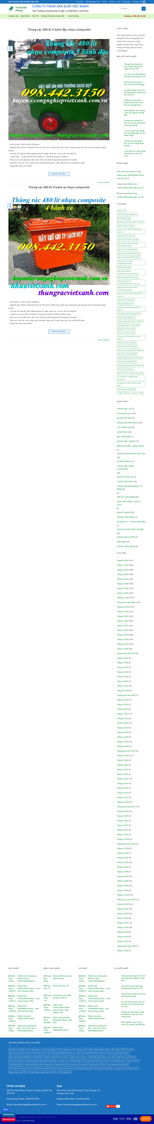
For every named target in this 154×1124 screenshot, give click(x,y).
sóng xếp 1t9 (63, 1061)
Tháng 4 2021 (122, 825)
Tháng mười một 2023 (126, 695)
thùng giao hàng (118, 1061)
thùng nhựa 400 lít (132, 1061)
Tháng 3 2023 (122, 732)
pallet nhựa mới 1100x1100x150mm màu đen (130, 295)
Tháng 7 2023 (122, 714)
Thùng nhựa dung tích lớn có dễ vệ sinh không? (134, 83)
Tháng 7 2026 (122, 565)
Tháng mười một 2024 (126, 653)
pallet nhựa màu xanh (16, 1061)
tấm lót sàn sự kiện (136, 373)
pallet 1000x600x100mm (125, 1049)
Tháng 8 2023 (122, 709)
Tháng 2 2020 (122, 886)
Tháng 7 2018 (122, 951)
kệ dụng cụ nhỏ (82, 1049)
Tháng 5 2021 (122, 821)
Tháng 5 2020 (122, 872)
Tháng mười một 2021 (126, 807)
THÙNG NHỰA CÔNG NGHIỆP (130, 529)
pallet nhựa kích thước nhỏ (126, 1057)
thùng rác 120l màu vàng (126, 332)
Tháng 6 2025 (122, 626)
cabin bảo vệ (13, 1049)
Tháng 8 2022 (122, 765)
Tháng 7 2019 (122, 918)
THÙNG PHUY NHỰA (126, 537)
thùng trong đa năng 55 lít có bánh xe (130, 358)
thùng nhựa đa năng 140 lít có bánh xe (130, 321)
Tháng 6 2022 (122, 774)
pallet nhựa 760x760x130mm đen (38, 1053)
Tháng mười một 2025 (126, 602)
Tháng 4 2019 (122, 932)
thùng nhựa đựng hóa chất (103, 1068)
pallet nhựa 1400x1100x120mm (20, 1057)
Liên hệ (111, 2)
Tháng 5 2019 (122, 927)
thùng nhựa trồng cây (65, 1068)
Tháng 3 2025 (122, 639)
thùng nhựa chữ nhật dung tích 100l (57, 1064)
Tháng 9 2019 (122, 909)
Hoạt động (73, 16)
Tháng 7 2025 (122, 621)
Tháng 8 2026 (122, 560)
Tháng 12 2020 (123, 839)
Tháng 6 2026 (122, 570)
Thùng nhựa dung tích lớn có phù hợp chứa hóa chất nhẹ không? (134, 123)
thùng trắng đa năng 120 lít (18, 1072)
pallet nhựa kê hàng (124, 267)
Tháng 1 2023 (122, 742)
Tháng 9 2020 (122, 853)
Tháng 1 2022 (122, 797)
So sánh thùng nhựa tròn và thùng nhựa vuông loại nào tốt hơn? (134, 92)
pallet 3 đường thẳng (96, 1049)
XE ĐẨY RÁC (122, 432)
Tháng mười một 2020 (126, 844)
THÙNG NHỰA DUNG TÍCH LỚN (131, 454)
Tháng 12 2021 (123, 802)
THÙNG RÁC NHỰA (125, 441)
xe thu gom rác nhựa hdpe (126, 389)
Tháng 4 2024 (122, 677)
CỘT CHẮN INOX (124, 427)
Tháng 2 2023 (122, 737)
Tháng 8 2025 (122, 616)
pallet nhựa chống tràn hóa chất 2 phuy (102, 1057)
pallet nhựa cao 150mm (79, 1057)
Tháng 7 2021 (122, 816)
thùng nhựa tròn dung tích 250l (117, 1064)
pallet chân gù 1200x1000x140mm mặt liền (130, 231)
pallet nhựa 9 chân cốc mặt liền (128, 239)
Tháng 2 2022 (122, 793)
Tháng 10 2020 (123, 848)
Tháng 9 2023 (122, 705)
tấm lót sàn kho (123, 373)
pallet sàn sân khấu (50, 1061)
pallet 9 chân (110, 1049)
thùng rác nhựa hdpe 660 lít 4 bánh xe (130, 350)
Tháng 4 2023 (122, 728)
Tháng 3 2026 (122, 584)
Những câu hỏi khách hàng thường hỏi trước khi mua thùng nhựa (133, 102)
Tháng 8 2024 (122, 658)
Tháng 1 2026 (122, 593)
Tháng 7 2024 (122, 663)
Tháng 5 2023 (122, 723)
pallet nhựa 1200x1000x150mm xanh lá (90, 1053)
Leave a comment (103, 182)
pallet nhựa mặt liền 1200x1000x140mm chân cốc (128, 272)
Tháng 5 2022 (122, 779)
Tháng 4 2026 (122, 579)
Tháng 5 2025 (122, 630)
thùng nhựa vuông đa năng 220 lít (129, 313)
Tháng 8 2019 (122, 914)
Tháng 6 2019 (122, 923)
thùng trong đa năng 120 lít (127, 361)
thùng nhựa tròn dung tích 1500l (20, 1068)
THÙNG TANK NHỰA (126, 546)
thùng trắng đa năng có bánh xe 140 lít (43, 1072)
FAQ (118, 2)
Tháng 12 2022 (123, 746)
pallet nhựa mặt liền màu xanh (128, 277)
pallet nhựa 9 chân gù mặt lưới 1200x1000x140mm (128, 245)
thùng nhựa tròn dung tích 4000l (45, 1068)
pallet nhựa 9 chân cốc (16, 1053)
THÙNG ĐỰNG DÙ (125, 477)
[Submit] (144, 9)
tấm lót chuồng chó (64, 1072)
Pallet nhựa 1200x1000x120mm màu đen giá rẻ (130, 176)
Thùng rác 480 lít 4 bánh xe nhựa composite (59, 187)
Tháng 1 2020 (122, 890)
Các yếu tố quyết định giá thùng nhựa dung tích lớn (134, 75)
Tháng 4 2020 (122, 876)
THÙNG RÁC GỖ (124, 409)
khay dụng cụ (36, 1049)
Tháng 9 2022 (122, 760)
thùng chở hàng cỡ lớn (77, 1061)
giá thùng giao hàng (124, 218)
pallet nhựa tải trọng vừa (126, 300)
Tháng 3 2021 (122, 830)
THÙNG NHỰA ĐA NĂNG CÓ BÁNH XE (129, 487)
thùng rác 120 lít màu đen (126, 329)
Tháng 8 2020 (122, 858)
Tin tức (104, 2)
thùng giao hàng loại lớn (125, 303)
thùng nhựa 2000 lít (16, 1064)
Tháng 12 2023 (123, 691)
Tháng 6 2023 (122, 718)
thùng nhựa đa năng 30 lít (126, 317)
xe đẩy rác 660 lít (123, 393)
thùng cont (107, 1061)
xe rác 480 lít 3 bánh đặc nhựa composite (128, 378)
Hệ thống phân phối (92, 2)
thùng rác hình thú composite (127, 346)
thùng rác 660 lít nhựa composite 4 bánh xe (129, 338)
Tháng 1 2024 (122, 686)
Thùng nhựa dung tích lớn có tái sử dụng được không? (134, 143)
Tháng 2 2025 (122, 644)
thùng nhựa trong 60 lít (79, 1064)
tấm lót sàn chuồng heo (125, 369)
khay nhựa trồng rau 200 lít (52, 1049)
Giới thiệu (80, 2)
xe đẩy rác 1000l (137, 393)
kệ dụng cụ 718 (69, 1049)
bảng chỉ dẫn (122, 210)
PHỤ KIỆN (121, 542)
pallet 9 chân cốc (138, 222)
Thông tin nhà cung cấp (52, 16)
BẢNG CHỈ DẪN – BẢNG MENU (130, 446)
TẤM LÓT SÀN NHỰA (126, 497)
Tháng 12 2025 (123, 598)
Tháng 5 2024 (122, 672)
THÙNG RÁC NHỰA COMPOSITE (125, 467)
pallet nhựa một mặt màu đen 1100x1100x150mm (127, 289)
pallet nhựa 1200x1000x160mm (129, 257)
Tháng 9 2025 (122, 612)
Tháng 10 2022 (123, 756)
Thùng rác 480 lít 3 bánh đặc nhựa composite (59, 29)
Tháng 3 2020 (122, 881)
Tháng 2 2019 (122, 941)
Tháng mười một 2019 (126, 900)
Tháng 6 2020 (122, 867)
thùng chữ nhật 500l (94, 1061)
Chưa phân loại (123, 414)
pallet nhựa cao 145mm (60, 1057)
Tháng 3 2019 (122, 937)
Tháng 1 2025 (122, 649)
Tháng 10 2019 (123, 904)
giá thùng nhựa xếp (124, 222)
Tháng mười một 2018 (126, 946)
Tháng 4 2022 (122, 783)
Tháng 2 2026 (122, 588)
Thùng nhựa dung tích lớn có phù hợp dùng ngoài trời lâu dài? (133, 66)
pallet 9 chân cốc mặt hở (126, 226)
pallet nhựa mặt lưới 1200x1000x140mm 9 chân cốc (129, 282)
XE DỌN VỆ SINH (124, 418)
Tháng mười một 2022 (126, 751)
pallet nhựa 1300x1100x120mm (118, 1053)
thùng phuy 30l (119, 1068)
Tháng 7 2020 (122, 862)
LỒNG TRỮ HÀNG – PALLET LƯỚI (129, 503)
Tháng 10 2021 (123, 811)
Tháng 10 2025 (123, 607)
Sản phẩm (25, 16)
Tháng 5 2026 (122, 574)
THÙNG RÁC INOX (125, 482)
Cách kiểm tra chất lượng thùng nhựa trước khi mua (134, 153)
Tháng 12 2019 (123, 895)
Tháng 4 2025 (122, 635)
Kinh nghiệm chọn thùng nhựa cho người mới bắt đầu (134, 113)
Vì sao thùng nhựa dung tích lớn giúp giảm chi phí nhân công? (134, 133)
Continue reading (58, 174)
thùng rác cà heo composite (127, 342)
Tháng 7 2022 (122, 770)
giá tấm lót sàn (24, 1049)
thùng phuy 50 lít (132, 1068)
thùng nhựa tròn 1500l (97, 1064)
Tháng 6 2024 (122, 667)
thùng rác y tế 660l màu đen (127, 354)
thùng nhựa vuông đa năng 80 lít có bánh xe (129, 309)
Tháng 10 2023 (123, 700)
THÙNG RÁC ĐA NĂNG (127, 423)
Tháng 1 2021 (122, 835)
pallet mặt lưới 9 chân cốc (126, 236)
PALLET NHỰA (123, 512)
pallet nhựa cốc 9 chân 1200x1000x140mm (125, 262)
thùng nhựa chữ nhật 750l (34, 1064)
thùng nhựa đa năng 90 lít (83, 1068)
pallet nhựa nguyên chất (34, 1061)
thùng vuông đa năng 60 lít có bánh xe (130, 365)
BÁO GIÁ (145, 1119)
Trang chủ (13, 16)
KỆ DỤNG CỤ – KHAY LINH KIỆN (131, 522)
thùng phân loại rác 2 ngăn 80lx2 (128, 325)
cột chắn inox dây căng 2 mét (127, 214)
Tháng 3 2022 (122, 788)
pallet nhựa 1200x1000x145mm (129, 253)
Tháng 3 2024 (122, 681)
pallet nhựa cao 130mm (42, 1057)
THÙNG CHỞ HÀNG (126, 517)
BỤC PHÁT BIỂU (124, 437)
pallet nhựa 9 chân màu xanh (127, 249)
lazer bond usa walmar (126, 171)
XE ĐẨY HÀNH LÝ (124, 461)
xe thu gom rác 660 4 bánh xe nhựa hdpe (129, 384)
